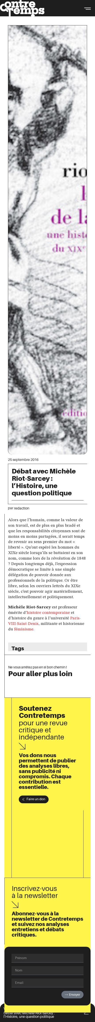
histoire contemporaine (48, 613)
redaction (21, 508)
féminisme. (24, 629)
